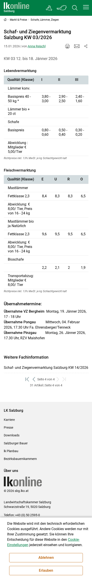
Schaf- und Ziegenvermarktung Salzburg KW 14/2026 (46, 367)
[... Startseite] (16, 8)
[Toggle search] (74, 8)
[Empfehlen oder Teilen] (85, 46)
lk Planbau (11, 451)
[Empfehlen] (76, 46)
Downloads (11, 435)
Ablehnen (46, 557)
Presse (8, 427)
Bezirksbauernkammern (20, 459)
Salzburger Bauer (16, 443)
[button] (86, 7)
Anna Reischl (37, 46)
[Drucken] (67, 46)
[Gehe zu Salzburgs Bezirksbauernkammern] (49, 8)
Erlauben (46, 570)
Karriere (9, 419)
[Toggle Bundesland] (62, 8)
